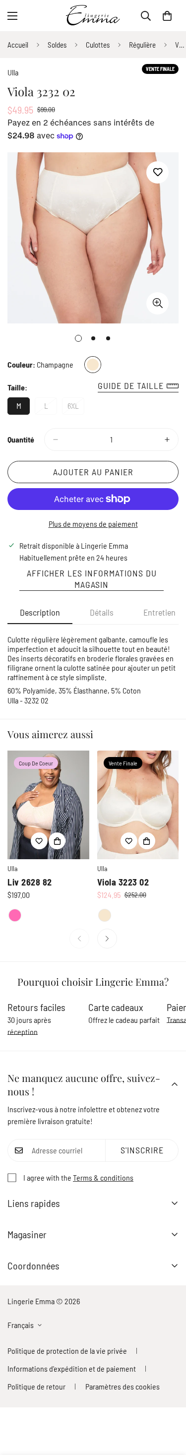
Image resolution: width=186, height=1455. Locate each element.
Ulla (12, 72)
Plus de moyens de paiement (93, 523)
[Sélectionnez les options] (57, 840)
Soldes (57, 44)
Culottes (98, 44)
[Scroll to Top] (168, 1402)
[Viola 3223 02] (138, 805)
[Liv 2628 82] (48, 805)
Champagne (93, 365)
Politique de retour (36, 1386)
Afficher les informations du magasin (92, 579)
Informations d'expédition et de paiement (71, 1368)
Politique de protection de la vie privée (67, 1350)
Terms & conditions (103, 1177)
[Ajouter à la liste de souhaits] (157, 172)
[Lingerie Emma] (93, 15)
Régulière (142, 44)
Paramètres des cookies (122, 1386)
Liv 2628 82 (29, 882)
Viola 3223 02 (123, 882)
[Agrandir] (157, 303)
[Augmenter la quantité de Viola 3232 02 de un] (167, 439)
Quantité (20, 439)
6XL (75, 408)
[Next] (107, 939)
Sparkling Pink (15, 915)
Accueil (17, 44)
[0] (167, 15)
